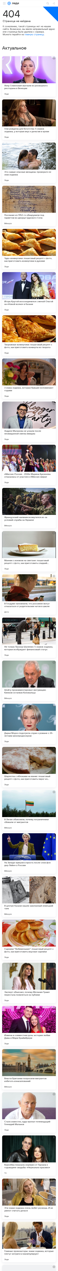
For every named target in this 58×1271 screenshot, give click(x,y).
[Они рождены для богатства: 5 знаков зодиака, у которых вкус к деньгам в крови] (29, 119)
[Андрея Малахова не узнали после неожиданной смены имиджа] (29, 422)
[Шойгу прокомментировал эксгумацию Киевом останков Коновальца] (29, 681)
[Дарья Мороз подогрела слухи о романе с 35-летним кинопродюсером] (29, 724)
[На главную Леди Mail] (15, 3)
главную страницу (34, 34)
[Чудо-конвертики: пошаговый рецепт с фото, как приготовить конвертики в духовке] (29, 249)
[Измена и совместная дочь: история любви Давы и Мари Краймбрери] (29, 1026)
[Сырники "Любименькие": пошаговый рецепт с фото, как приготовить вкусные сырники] (29, 940)
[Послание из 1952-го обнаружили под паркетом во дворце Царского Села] (29, 206)
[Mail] (9, 3)
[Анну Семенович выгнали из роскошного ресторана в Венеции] (29, 76)
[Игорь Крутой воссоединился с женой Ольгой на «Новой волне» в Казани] (29, 292)
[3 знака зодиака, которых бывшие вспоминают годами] (29, 378)
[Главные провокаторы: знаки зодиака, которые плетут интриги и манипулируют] (29, 1242)
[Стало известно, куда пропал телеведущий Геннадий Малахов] (29, 1112)
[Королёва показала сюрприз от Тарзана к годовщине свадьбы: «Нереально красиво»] (29, 1155)
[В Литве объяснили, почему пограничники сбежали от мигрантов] (29, 810)
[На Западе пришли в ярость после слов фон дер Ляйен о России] (29, 853)
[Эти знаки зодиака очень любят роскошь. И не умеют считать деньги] (29, 1199)
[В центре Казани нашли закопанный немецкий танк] (29, 896)
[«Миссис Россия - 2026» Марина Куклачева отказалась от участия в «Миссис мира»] (29, 465)
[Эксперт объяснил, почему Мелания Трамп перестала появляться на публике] (29, 983)
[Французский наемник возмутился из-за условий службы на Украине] (29, 508)
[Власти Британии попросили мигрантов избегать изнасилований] (29, 1069)
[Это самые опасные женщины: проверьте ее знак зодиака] (29, 163)
